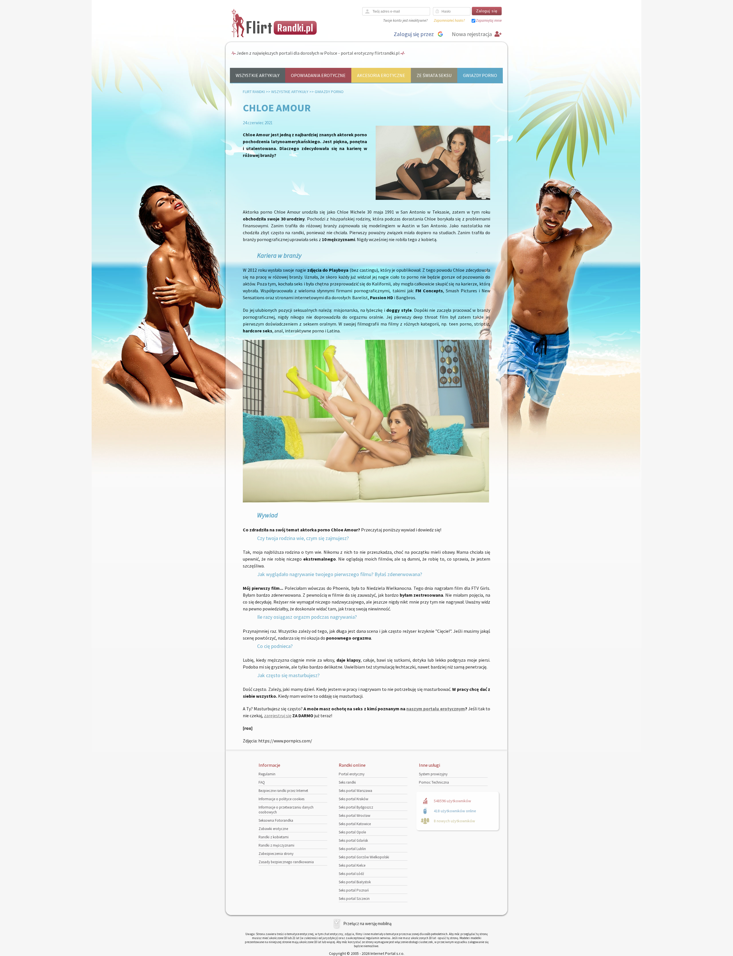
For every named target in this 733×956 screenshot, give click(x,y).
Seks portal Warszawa (355, 790)
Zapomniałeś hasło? (449, 20)
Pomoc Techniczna (434, 782)
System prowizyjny (433, 774)
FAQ (262, 782)
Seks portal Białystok (355, 882)
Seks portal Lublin (352, 848)
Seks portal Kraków (353, 799)
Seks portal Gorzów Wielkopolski (364, 857)
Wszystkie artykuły (257, 75)
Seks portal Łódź (351, 873)
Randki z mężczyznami (276, 845)
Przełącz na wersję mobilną (367, 923)
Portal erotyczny (351, 774)
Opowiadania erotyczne (318, 75)
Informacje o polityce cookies (281, 799)
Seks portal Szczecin (354, 898)
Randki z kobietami (274, 837)
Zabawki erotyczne (273, 828)
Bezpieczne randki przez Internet (283, 790)
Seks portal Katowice (355, 823)
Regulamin (267, 774)
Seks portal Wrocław (354, 815)
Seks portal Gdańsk (353, 840)
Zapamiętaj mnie (489, 20)
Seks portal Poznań (354, 890)
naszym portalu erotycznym (435, 708)
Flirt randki (254, 91)
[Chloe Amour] (433, 198)
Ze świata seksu (434, 75)
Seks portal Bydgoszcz (356, 807)
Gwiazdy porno (480, 75)
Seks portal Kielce (352, 865)
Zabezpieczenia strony (276, 853)
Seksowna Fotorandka (276, 820)
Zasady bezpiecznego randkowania (286, 862)
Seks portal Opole (352, 832)
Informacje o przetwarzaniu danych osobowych (286, 810)
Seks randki (347, 782)
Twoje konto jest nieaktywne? (405, 20)
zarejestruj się (277, 715)
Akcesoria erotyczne (381, 75)
